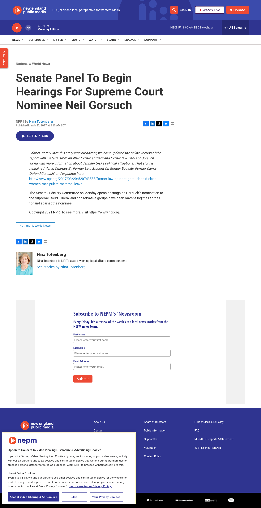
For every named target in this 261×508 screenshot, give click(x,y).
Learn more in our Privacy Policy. (90, 486)
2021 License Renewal (208, 447)
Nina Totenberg (41, 121)
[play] (17, 28)
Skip (74, 496)
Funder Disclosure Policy (209, 422)
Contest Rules (152, 456)
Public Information (155, 430)
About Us (99, 422)
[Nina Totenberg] (24, 263)
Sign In (185, 9)
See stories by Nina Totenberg (61, 267)
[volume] (28, 28)
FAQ (197, 430)
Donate (239, 10)
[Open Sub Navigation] (23, 39)
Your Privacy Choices (106, 496)
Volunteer (150, 447)
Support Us (150, 439)
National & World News (33, 64)
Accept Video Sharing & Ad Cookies (33, 496)
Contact (98, 430)
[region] (69, 468)
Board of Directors (155, 422)
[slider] (34, 28)
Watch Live (211, 10)
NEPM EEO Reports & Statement (214, 439)
